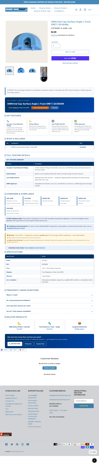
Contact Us (9, 401)
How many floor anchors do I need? (49, 306)
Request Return (11, 398)
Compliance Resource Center (16, 228)
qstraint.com (44, 235)
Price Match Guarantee (32, 401)
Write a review (49, 368)
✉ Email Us (28, 344)
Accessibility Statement (32, 396)
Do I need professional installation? (49, 300)
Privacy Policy (33, 406)
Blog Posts (9, 412)
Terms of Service (34, 427)
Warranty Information (13, 414)
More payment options (70, 63)
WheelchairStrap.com (17, 451)
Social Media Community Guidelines (32, 416)
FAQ (7, 409)
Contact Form (40, 344)
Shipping (54, 35)
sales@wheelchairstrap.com (60, 395)
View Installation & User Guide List (35, 248)
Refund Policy (33, 408)
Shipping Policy (33, 411)
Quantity (54, 42)
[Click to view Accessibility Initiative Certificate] (6, 435)
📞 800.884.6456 (14, 343)
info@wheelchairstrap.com (59, 400)
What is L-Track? (49, 295)
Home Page (9, 395)
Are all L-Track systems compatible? (49, 311)
